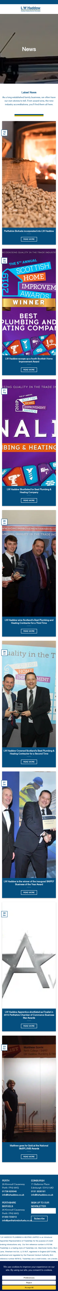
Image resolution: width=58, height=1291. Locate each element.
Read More (28, 239)
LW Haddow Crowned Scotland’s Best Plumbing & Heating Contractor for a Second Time (29, 752)
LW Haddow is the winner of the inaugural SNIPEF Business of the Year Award (29, 883)
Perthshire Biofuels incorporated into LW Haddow (29, 231)
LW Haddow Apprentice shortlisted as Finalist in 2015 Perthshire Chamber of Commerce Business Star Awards (29, 1015)
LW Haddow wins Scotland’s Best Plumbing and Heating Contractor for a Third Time (29, 621)
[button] (3, 9)
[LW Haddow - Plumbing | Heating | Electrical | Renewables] (31, 9)
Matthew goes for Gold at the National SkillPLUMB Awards (29, 1147)
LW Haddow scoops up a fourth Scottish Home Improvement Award (29, 360)
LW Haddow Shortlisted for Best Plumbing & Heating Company (29, 490)
